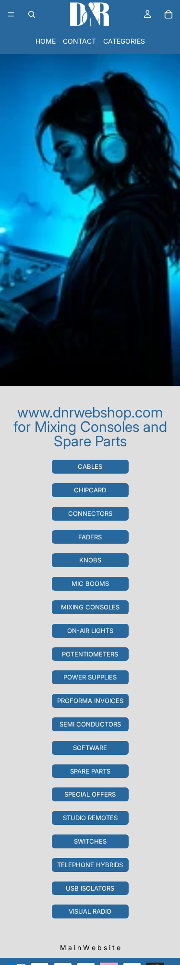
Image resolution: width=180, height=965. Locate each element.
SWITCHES (90, 841)
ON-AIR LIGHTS (90, 630)
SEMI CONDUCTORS (90, 724)
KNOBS (90, 560)
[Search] (31, 14)
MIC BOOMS (90, 583)
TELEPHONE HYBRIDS (90, 865)
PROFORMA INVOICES (90, 700)
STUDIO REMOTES (90, 818)
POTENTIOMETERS (90, 654)
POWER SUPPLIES (90, 677)
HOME (46, 41)
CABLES (90, 466)
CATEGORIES (124, 41)
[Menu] (11, 14)
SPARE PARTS (90, 771)
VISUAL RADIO (90, 911)
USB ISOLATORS (90, 888)
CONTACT (79, 41)
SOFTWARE (90, 747)
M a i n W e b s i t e (90, 947)
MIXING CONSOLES (90, 607)
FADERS (90, 537)
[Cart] (168, 14)
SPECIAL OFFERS (90, 794)
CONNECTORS (90, 513)
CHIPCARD (90, 490)
